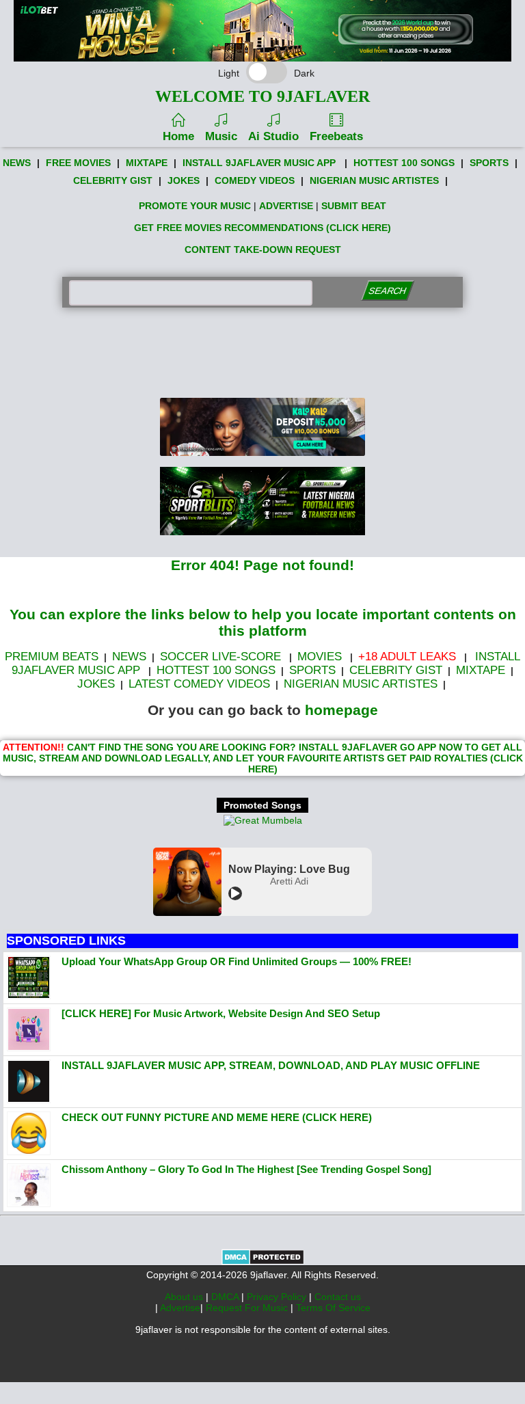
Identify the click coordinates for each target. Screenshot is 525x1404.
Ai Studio (273, 136)
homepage (341, 710)
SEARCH (387, 291)
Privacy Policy (278, 1296)
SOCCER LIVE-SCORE (220, 656)
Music (221, 136)
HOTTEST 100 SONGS (404, 162)
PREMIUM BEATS (51, 656)
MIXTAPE (146, 162)
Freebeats (336, 136)
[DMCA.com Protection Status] (262, 1261)
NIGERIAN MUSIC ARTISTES (374, 180)
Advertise (180, 1307)
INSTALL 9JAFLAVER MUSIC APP (259, 162)
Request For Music (248, 1307)
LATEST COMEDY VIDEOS (199, 683)
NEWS (17, 162)
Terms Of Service (333, 1307)
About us (185, 1296)
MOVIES (319, 656)
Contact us (337, 1296)
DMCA (226, 1296)
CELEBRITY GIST (112, 180)
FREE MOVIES (78, 162)
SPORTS (489, 162)
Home (178, 136)
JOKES (183, 180)
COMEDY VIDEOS (255, 180)
